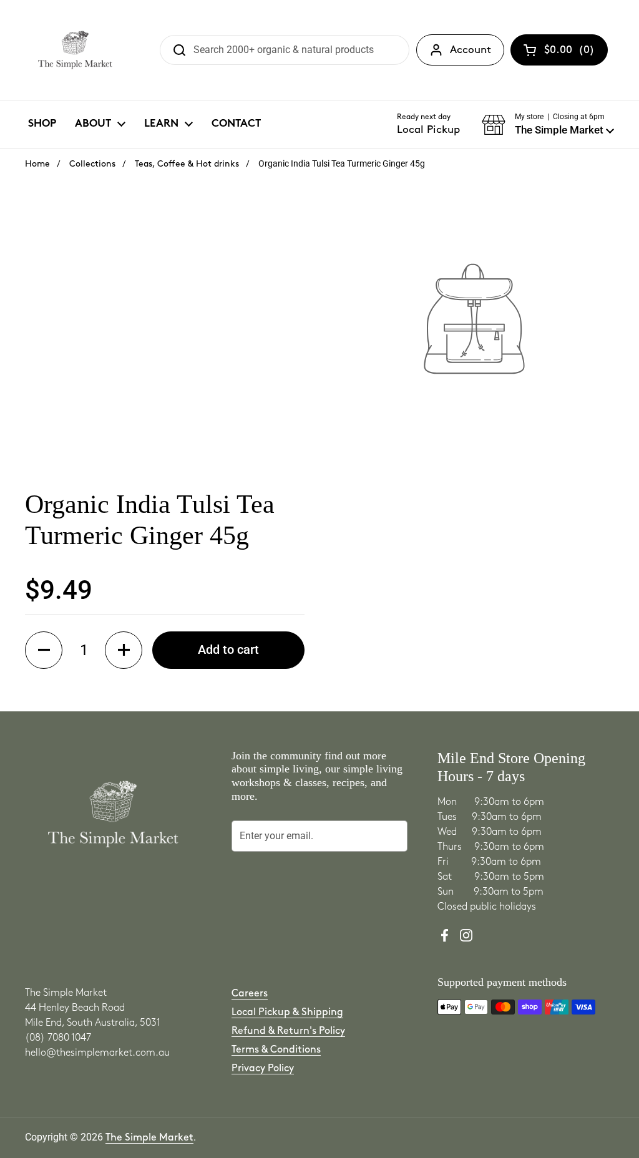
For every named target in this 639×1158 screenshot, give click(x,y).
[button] (548, 125)
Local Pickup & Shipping (287, 1012)
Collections (92, 164)
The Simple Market (149, 1137)
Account (470, 50)
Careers (250, 993)
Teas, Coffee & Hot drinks (187, 164)
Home (37, 164)
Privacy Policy (263, 1068)
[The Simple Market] (75, 50)
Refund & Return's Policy (288, 1031)
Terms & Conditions (276, 1049)
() (569, 52)
